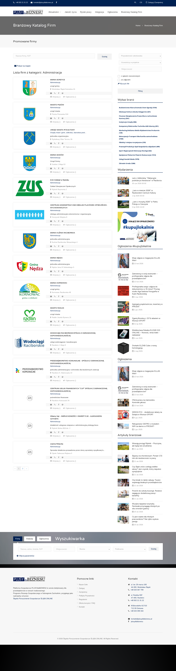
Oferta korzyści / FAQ (87, 603)
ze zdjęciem (126, 80)
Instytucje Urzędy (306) (127, 122)
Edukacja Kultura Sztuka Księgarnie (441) (135, 112)
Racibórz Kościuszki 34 (60, 400)
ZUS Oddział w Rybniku (59, 180)
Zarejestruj (83, 592)
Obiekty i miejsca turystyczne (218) (132, 142)
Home (138, 25)
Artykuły (29, 539)
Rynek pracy (85, 12)
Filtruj (140, 91)
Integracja (99, 12)
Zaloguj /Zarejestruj (155, 2)
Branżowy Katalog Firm (131, 12)
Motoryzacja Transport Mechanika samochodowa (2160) (138, 137)
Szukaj (104, 57)
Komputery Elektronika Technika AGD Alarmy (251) (139, 126)
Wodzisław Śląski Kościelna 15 (63, 89)
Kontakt (82, 607)
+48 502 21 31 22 (21, 2)
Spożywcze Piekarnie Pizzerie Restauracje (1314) (137, 155)
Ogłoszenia (113, 12)
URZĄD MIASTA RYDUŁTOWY (62, 130)
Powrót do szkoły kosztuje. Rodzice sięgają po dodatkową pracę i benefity (147, 493)
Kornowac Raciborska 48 (61, 292)
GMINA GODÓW (57, 155)
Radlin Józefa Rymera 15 (61, 317)
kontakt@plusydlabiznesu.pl (43, 2)
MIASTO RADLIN (57, 308)
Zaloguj (82, 588)
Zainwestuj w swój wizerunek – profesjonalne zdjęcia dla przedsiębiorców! (145, 276)
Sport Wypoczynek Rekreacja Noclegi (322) (135, 151)
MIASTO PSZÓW (57, 105)
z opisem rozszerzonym (130, 76)
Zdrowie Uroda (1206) (127, 163)
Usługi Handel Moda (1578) (129, 159)
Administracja (55, 82)
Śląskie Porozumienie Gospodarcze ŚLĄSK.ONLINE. (83, 639)
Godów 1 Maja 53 (58, 164)
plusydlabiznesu (137, 621)
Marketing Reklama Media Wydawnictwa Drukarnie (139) (139, 131)
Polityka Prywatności (86, 596)
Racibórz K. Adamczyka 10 (61, 373)
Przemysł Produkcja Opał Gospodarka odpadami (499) (139, 146)
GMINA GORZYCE (57, 80)
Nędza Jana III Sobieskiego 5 (62, 267)
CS (141, 2)
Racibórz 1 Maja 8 (58, 345)
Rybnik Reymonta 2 (59, 189)
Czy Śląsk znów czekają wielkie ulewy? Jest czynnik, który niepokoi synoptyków (146, 469)
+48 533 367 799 (137, 590)
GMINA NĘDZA (56, 258)
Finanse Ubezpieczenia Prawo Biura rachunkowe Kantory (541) (138, 117)
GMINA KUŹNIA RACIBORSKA (62, 233)
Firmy (17, 539)
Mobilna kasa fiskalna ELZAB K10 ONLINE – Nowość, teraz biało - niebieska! (146, 332)
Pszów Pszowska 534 (59, 114)
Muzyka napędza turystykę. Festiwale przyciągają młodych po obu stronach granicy (146, 506)
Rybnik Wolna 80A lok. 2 (60, 428)
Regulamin (83, 599)
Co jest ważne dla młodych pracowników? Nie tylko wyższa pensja (145, 519)
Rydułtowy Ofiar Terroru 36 (61, 139)
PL (135, 2)
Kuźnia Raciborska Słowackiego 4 (64, 242)
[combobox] (140, 55)
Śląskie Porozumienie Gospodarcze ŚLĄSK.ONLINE (33, 599)
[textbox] (140, 56)
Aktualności (53, 12)
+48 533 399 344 (137, 611)
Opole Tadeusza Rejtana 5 (61, 453)
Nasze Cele (83, 584)
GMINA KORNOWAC (58, 283)
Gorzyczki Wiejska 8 (59, 217)
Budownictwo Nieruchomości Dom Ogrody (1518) (138, 108)
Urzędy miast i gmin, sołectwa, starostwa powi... (68, 133)
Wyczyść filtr (124, 84)
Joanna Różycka (56, 444)
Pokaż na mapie (23, 66)
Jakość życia (71, 12)
